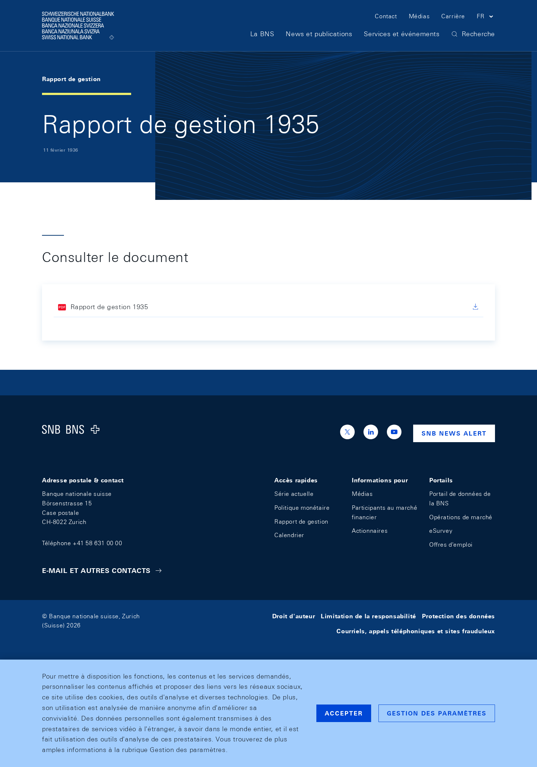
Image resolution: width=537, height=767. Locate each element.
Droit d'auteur (293, 616)
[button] (486, 17)
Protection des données (458, 616)
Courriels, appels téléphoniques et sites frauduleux (415, 631)
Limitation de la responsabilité (368, 616)
